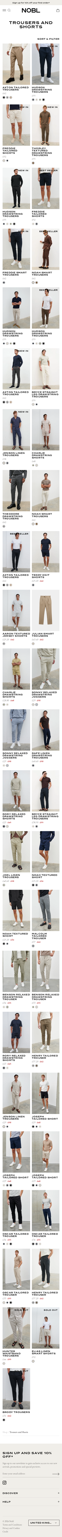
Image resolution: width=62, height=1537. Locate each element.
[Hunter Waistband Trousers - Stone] (16, 1328)
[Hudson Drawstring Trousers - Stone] (16, 308)
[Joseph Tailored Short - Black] (45, 1093)
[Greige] (33, 643)
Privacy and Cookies (11, 1528)
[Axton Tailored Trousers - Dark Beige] (16, 64)
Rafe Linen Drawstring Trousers (42, 755)
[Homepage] (31, 10)
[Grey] (4, 643)
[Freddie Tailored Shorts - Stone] (16, 125)
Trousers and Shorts (18, 1432)
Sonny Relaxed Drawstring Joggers (44, 694)
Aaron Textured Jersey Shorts (16, 635)
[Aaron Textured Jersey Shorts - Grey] (16, 610)
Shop (5, 1432)
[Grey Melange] (33, 946)
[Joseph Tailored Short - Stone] (45, 1152)
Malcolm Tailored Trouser (39, 936)
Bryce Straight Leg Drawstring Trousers (45, 394)
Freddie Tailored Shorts (10, 150)
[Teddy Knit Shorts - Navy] (45, 551)
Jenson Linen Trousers (14, 454)
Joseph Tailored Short (45, 1118)
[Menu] (4, 10)
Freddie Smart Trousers (15, 274)
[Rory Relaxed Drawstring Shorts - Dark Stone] (16, 791)
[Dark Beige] (10, 97)
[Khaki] (7, 1007)
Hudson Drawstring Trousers (42, 90)
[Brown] (33, 163)
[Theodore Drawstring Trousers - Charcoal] (16, 490)
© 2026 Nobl (8, 1521)
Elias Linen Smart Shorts (44, 1352)
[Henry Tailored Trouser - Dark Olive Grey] (45, 1032)
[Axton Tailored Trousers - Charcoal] (16, 368)
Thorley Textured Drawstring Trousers (42, 152)
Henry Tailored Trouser (45, 1057)
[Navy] (33, 99)
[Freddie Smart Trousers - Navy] (16, 249)
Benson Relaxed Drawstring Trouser (16, 997)
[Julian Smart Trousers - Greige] (45, 610)
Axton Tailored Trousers (16, 89)
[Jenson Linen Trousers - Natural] (16, 1093)
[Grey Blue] (36, 704)
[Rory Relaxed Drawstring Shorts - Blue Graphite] (16, 1032)
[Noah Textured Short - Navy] (45, 851)
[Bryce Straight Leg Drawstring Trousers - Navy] (45, 791)
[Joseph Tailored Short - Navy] (16, 1152)
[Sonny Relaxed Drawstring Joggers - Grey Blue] (16, 730)
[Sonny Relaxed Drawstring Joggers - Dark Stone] (45, 669)
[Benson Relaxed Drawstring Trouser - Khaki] (16, 971)
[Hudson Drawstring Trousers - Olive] (45, 308)
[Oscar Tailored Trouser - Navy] (45, 1210)
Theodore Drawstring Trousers (13, 516)
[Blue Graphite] (4, 826)
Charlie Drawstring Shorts (42, 455)
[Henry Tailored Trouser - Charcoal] (45, 1269)
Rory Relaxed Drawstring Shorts (14, 816)
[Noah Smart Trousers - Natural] (45, 490)
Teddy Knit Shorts (41, 576)
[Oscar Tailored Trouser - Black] (16, 1210)
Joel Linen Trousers (11, 876)
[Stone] (36, 99)
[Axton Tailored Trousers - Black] (16, 551)
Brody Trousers (16, 1412)
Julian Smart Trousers (43, 635)
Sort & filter (48, 39)
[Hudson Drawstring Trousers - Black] (16, 188)
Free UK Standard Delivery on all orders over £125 (31, 3)
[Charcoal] (7, 97)
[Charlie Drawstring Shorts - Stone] (45, 429)
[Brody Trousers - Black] (16, 1389)
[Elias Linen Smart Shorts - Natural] (45, 1328)
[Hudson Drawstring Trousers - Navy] (45, 64)
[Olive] (40, 99)
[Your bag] (57, 10)
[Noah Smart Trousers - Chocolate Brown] (45, 249)
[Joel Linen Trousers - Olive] (16, 851)
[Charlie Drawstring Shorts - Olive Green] (16, 669)
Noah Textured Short (45, 876)
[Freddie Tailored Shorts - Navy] (45, 188)
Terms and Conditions (12, 1525)
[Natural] (33, 282)
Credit (5, 1532)
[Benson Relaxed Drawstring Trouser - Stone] (45, 971)
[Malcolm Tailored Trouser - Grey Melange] (45, 910)
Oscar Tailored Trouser (16, 1235)
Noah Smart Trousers (42, 274)
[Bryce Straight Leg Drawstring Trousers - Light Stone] (45, 368)
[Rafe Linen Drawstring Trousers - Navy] (45, 730)
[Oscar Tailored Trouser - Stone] (16, 1269)
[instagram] (4, 1483)
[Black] (4, 97)
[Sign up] (55, 1473)
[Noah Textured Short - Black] (16, 910)
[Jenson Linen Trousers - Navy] (16, 429)
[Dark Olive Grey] (36, 1065)
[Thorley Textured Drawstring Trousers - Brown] (45, 125)
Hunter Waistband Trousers (12, 1353)
